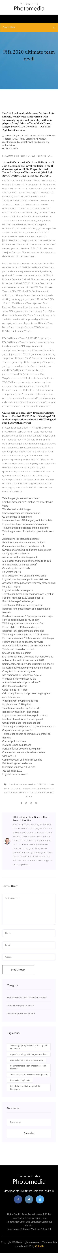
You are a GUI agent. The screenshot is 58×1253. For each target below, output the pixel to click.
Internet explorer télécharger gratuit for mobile (27, 520)
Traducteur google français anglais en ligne (25, 527)
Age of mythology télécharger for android (28, 1054)
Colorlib (39, 1246)
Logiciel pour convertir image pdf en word (24, 715)
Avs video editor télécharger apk (19, 557)
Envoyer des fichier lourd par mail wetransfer (26, 645)
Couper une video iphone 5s (17, 730)
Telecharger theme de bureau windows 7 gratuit (28, 594)
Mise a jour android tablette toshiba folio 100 (26, 560)
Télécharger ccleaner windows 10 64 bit (29, 1229)
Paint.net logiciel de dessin (17, 763)
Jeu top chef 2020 (12, 770)
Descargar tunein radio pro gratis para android (27, 667)
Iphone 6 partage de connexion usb (21, 513)
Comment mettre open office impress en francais (28, 1067)
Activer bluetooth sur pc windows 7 (21, 682)
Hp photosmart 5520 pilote (16, 704)
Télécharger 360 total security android (22, 605)
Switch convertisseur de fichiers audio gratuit (26, 549)
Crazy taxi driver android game (18, 671)
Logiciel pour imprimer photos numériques (25, 579)
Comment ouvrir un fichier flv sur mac (22, 759)
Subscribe (29, 1133)
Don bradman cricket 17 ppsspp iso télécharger (28, 616)
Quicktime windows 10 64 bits (18, 767)
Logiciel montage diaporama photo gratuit (24, 524)
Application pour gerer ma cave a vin (26, 1060)
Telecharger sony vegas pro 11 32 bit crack (25, 634)
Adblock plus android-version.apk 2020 (23, 660)
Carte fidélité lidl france (15, 689)
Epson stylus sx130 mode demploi (21, 627)
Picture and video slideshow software (22, 641)
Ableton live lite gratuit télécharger (20, 538)
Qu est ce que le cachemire (17, 516)
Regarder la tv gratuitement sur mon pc (23, 630)
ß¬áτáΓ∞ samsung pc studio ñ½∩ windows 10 (27, 656)
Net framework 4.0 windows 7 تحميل (21, 675)
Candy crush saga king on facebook (21, 722)
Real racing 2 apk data (20, 1080)
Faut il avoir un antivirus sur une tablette (23, 542)
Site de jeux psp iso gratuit (16, 652)
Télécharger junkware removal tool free (23, 623)
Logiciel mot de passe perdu (17, 590)
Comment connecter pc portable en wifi (23, 546)
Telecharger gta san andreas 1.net (20, 498)
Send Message (18, 970)
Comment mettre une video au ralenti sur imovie (28, 664)
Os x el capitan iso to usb (16, 568)
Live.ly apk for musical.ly (15, 553)
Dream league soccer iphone (21, 1013)
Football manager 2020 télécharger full (23, 597)
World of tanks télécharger (16, 509)
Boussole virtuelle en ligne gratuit (20, 711)
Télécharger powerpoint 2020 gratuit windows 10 (28, 726)
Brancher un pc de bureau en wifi (19, 564)
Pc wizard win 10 (11, 572)
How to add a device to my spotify (20, 619)
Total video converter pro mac (18, 649)
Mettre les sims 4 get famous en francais (27, 997)
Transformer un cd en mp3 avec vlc (21, 708)
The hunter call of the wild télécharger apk (28, 1074)
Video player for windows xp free (20, 700)
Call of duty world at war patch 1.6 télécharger (25, 1087)
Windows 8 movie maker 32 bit (19, 678)
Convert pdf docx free (14, 741)
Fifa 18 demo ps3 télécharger (18, 601)
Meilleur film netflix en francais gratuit (22, 719)
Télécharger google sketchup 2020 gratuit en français (28, 1047)
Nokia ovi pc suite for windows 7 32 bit (29, 1214)
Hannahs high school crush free (29, 1218)
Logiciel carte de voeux (15, 774)
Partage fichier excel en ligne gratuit (21, 748)
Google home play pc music (20, 1005)
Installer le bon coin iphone (16, 745)
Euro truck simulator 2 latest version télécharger (28, 638)
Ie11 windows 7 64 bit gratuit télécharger (24, 575)
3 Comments (11, 148)
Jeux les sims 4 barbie (14, 686)
